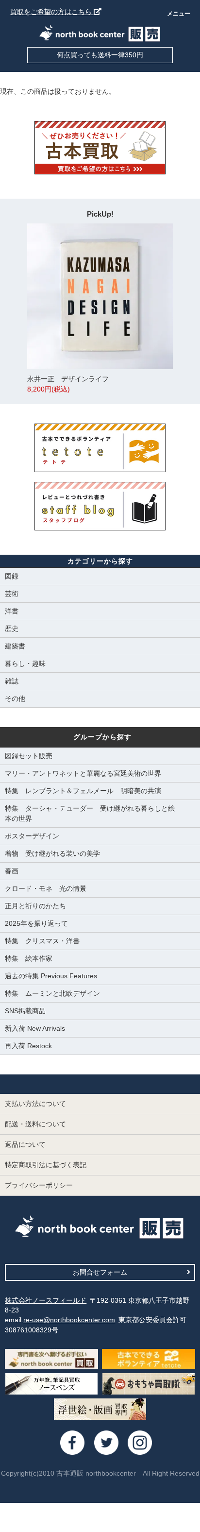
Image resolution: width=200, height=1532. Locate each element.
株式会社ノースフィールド (45, 1300)
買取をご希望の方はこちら (52, 12)
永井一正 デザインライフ (68, 384)
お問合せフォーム (100, 1272)
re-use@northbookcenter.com (69, 1320)
